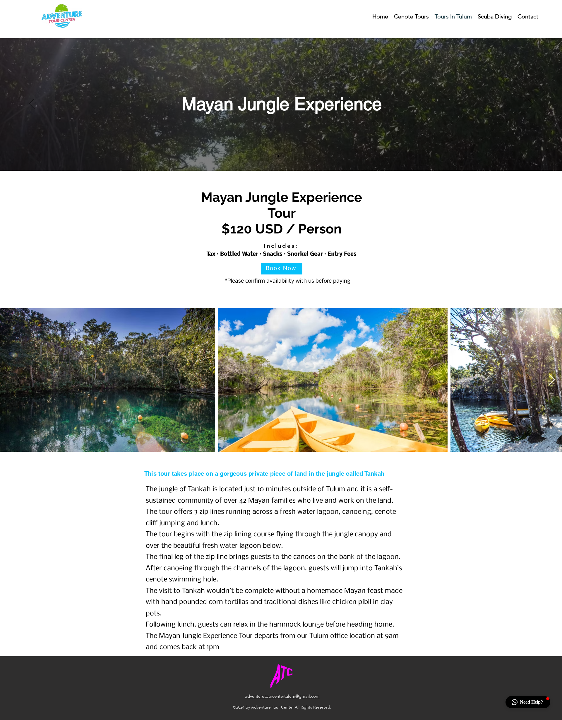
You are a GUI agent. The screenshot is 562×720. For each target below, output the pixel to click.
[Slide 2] (284, 156)
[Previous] (32, 104)
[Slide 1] (278, 156)
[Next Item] (552, 380)
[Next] (530, 104)
